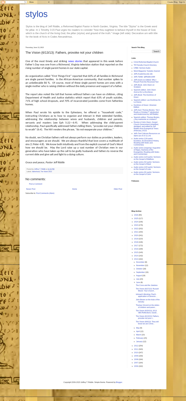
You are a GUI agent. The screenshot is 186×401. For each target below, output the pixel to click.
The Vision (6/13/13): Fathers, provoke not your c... (147, 317)
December (140, 262)
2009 (136, 356)
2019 (136, 239)
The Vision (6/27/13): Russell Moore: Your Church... (147, 290)
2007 (136, 363)
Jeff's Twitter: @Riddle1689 (144, 77)
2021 (136, 232)
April (138, 331)
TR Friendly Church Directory (145, 65)
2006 (136, 366)
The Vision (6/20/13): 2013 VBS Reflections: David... (147, 312)
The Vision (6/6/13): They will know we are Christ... (147, 323)
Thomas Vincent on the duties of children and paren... (147, 306)
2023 (136, 225)
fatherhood (36, 171)
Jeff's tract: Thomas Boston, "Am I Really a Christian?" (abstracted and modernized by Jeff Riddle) (147, 112)
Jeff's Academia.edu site (143, 74)
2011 (136, 349)
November (140, 265)
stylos (36, 14)
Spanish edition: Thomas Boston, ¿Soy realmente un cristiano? (147, 118)
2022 (136, 229)
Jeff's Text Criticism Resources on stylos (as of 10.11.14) (147, 135)
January (139, 342)
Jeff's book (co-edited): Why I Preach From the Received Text (146, 81)
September (140, 272)
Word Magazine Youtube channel (147, 71)
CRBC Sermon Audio (142, 68)
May (138, 328)
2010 (136, 353)
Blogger (119, 382)
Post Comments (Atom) (45, 193)
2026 (136, 215)
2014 (136, 256)
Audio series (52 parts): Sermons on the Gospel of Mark (147, 163)
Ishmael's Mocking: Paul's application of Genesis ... (146, 295)
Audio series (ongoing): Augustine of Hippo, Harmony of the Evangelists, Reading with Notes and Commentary (147, 151)
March (139, 335)
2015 (136, 252)
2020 (136, 235)
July (138, 279)
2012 (136, 346)
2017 (136, 246)
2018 (136, 242)
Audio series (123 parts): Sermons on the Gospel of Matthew (147, 158)
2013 (136, 259)
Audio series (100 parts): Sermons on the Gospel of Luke (147, 168)
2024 (136, 222)
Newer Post (30, 189)
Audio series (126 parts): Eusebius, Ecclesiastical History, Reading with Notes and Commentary (146, 142)
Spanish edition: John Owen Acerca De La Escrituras (145, 91)
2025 (136, 218)
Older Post (118, 189)
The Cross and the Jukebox (147, 285)
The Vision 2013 (46, 171)
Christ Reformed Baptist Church (146, 62)
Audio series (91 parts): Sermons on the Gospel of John (147, 173)
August (139, 276)
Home (74, 189)
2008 (136, 359)
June (138, 282)
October (139, 269)
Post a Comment (35, 184)
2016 (136, 249)
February (140, 338)
